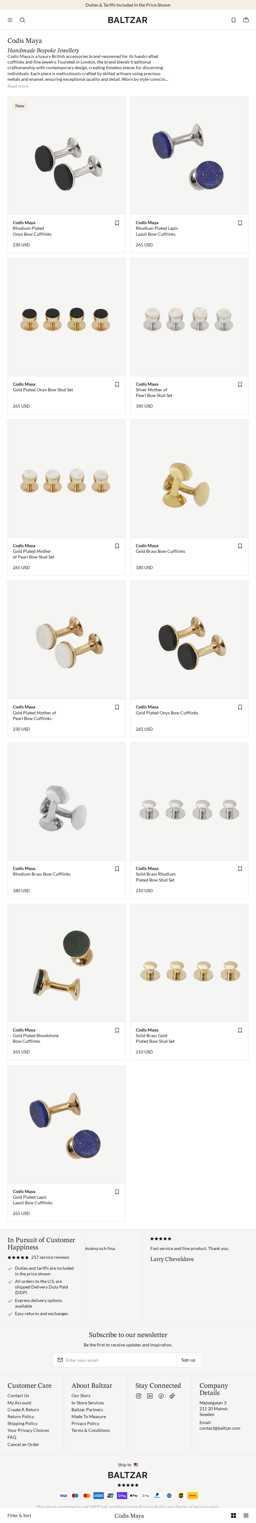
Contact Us (18, 1395)
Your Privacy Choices (28, 1430)
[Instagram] (138, 1396)
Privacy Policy (85, 1423)
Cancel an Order (23, 1444)
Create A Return (23, 1409)
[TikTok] (172, 1396)
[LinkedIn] (150, 1396)
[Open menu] (10, 20)
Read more (17, 86)
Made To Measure (88, 1416)
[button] (38, 1257)
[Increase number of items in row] (233, 1515)
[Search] (22, 20)
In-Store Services (87, 1402)
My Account (19, 1402)
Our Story (81, 1395)
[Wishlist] (234, 20)
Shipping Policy (22, 1423)
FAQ (11, 1437)
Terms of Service (192, 1507)
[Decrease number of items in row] (246, 1515)
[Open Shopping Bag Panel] (246, 20)
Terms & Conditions (90, 1430)
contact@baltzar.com (219, 1428)
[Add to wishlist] (117, 223)
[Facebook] (161, 1396)
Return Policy (20, 1416)
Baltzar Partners (87, 1409)
